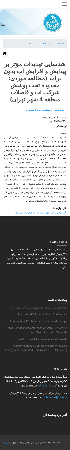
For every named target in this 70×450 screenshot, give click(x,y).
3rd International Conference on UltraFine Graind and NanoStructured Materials (37, 330)
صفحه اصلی (58, 43)
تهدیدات (44, 213)
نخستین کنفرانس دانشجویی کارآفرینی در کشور (43, 339)
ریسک (18, 213)
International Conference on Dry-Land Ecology (38, 321)
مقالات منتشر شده (38, 43)
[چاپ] (5, 54)
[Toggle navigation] (64, 4)
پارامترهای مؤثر (31, 213)
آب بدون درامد (58, 213)
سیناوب (6, 442)
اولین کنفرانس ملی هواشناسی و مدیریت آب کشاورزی (39, 308)
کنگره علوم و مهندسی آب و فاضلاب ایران (43, 110)
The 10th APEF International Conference (42, 315)
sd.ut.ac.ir (44, 386)
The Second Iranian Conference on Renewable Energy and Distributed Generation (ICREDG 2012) (36, 348)
